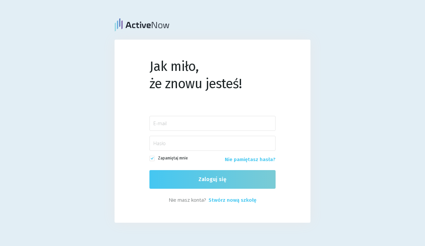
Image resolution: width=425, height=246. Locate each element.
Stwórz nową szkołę (232, 200)
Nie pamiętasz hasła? (250, 159)
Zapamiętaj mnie (173, 158)
